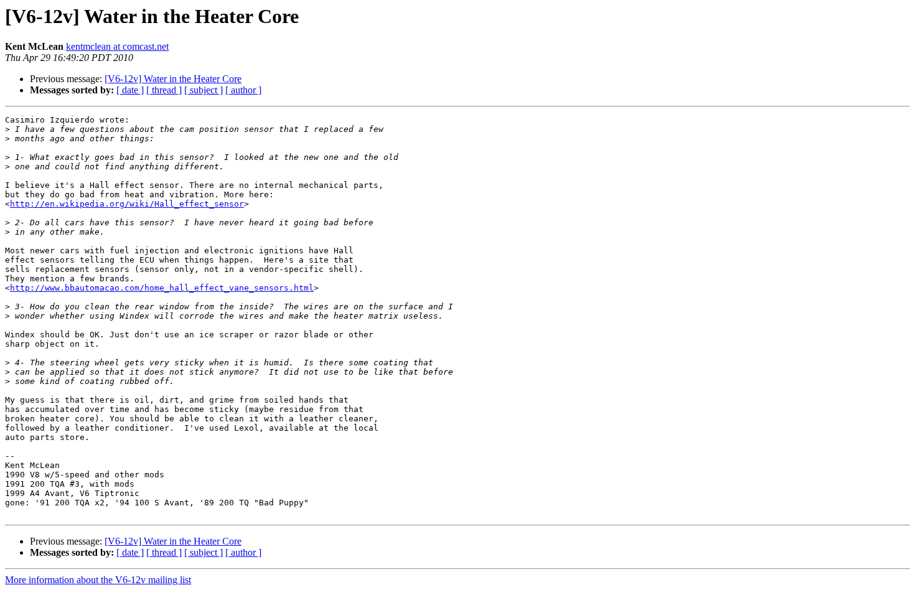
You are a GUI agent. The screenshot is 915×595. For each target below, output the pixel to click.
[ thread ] (164, 90)
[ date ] (130, 90)
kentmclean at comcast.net (117, 46)
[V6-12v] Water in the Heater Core (173, 78)
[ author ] (243, 90)
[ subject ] (203, 90)
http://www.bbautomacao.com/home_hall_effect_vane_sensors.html (162, 288)
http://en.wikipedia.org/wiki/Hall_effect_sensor (127, 203)
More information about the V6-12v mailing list (98, 579)
